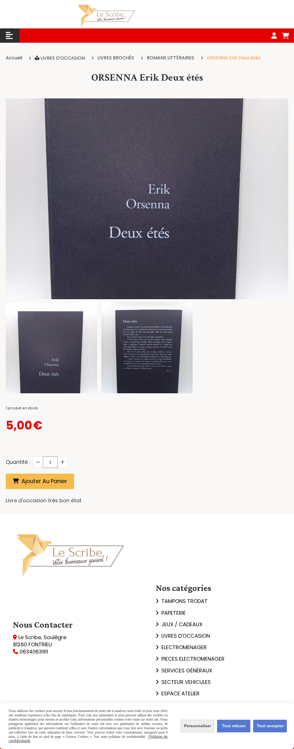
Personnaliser (197, 725)
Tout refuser (234, 725)
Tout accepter (270, 725)
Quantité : (18, 462)
